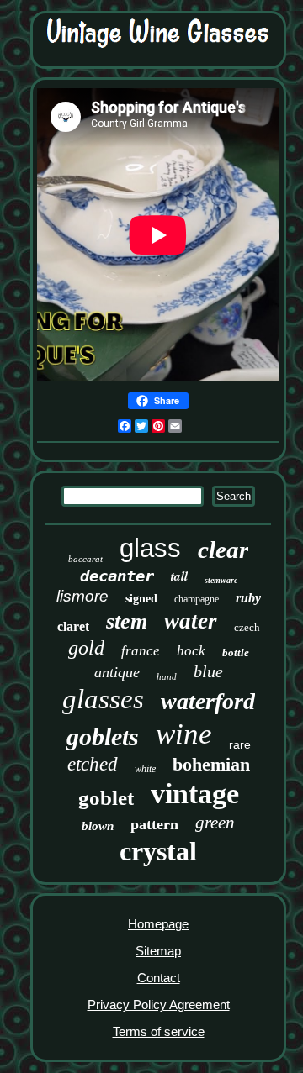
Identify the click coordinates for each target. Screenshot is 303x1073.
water (190, 621)
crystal (158, 851)
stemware (221, 580)
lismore (82, 596)
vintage (195, 793)
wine (184, 734)
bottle (235, 652)
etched (92, 764)
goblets (102, 736)
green (215, 823)
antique (117, 672)
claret (73, 626)
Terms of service (159, 1031)
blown (98, 826)
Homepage (158, 924)
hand (167, 676)
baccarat (85, 559)
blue (208, 671)
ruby (248, 598)
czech (247, 627)
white (145, 769)
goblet (106, 797)
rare (240, 744)
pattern (154, 824)
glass (150, 548)
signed (141, 598)
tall (179, 576)
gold (86, 648)
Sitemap (158, 951)
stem (126, 621)
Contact (158, 977)
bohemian (211, 764)
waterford (208, 701)
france (140, 651)
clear (223, 549)
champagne (196, 599)
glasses (103, 699)
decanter (117, 575)
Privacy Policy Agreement (159, 1004)
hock (191, 651)
